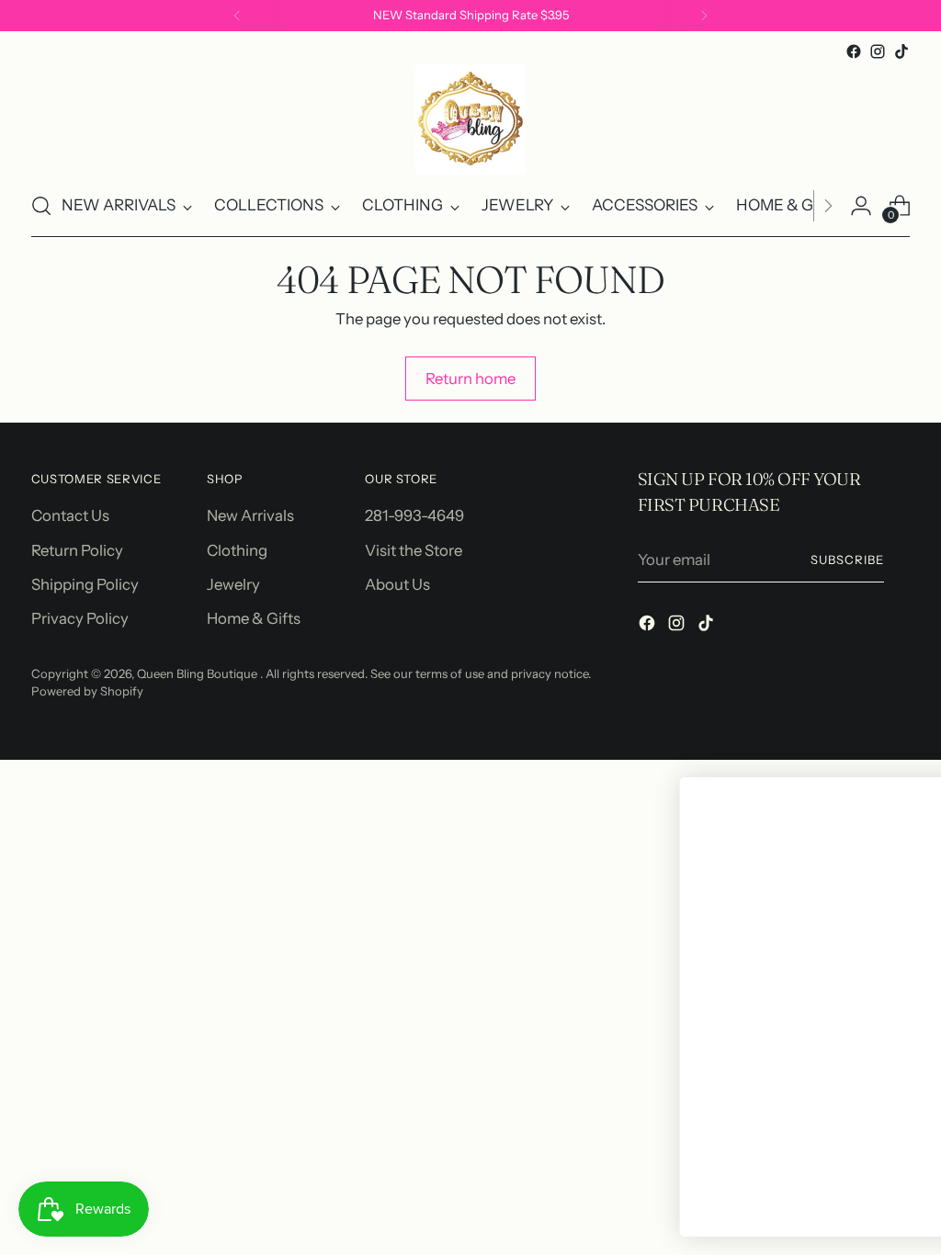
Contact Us (70, 515)
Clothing (237, 550)
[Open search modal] (41, 205)
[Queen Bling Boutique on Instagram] (877, 51)
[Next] (704, 15)
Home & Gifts (253, 618)
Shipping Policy (85, 584)
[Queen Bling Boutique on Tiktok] (901, 51)
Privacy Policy (80, 618)
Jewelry (233, 584)
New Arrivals (250, 515)
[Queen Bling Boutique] (470, 119)
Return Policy (77, 550)
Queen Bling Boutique (198, 673)
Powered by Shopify (87, 691)
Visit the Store (413, 550)
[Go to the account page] (861, 205)
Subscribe (847, 559)
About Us (397, 584)
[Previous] (237, 15)
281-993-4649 (414, 515)
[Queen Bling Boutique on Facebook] (853, 51)
